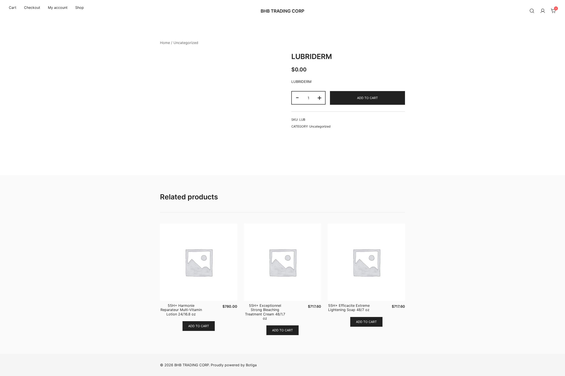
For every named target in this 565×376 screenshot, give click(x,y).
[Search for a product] (532, 11)
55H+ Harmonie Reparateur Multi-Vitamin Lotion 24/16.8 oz (181, 309)
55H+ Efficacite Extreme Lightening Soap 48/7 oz (349, 307)
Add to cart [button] (198, 326)
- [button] (297, 97)
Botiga (251, 365)
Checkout (32, 7)
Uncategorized (185, 42)
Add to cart (367, 98)
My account (58, 7)
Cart (12, 7)
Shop (79, 7)
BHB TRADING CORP (282, 11)
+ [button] (319, 97)
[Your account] (542, 11)
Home (165, 42)
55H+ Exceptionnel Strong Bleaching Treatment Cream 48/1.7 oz (265, 312)
